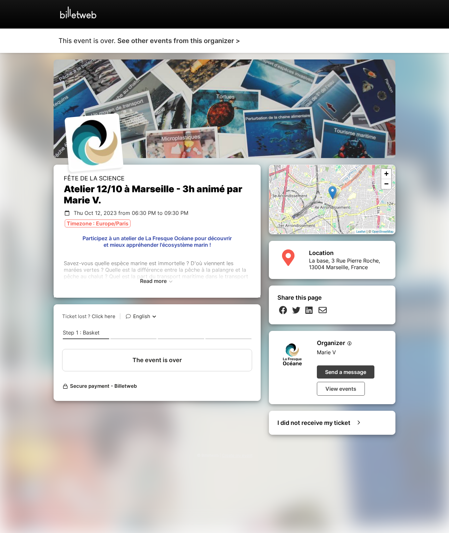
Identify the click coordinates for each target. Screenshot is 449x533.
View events (340, 388)
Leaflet (361, 231)
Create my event (237, 455)
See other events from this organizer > (178, 41)
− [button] (386, 184)
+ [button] (386, 174)
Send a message (345, 372)
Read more (154, 281)
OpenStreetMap (382, 231)
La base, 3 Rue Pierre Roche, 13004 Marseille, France (344, 263)
